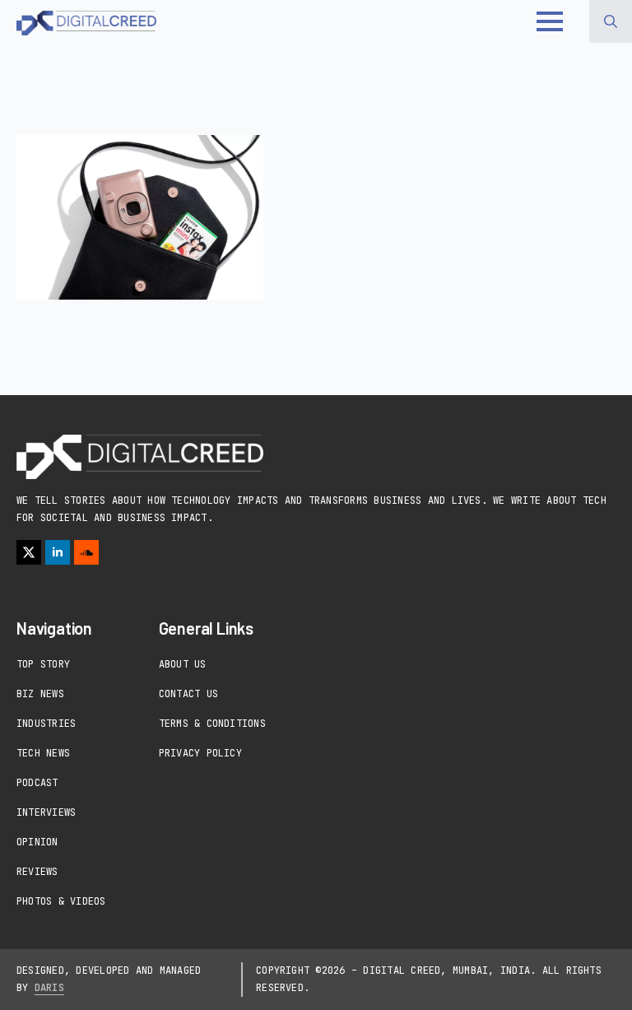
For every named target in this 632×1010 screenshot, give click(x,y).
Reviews (37, 871)
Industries (46, 723)
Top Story (43, 664)
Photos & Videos (61, 901)
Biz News (40, 693)
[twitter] (28, 552)
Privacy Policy (200, 753)
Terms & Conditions (212, 723)
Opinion (37, 842)
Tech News (43, 753)
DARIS (49, 987)
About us (183, 664)
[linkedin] (57, 552)
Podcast (37, 782)
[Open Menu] (550, 21)
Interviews (46, 812)
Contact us (188, 693)
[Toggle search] (610, 21)
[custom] (86, 552)
